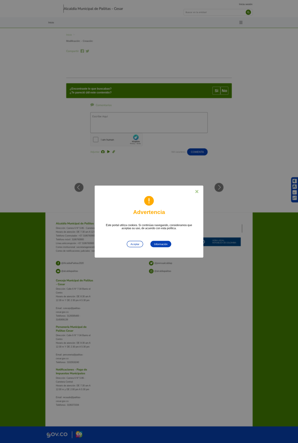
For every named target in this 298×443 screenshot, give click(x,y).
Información (160, 243)
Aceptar (135, 243)
